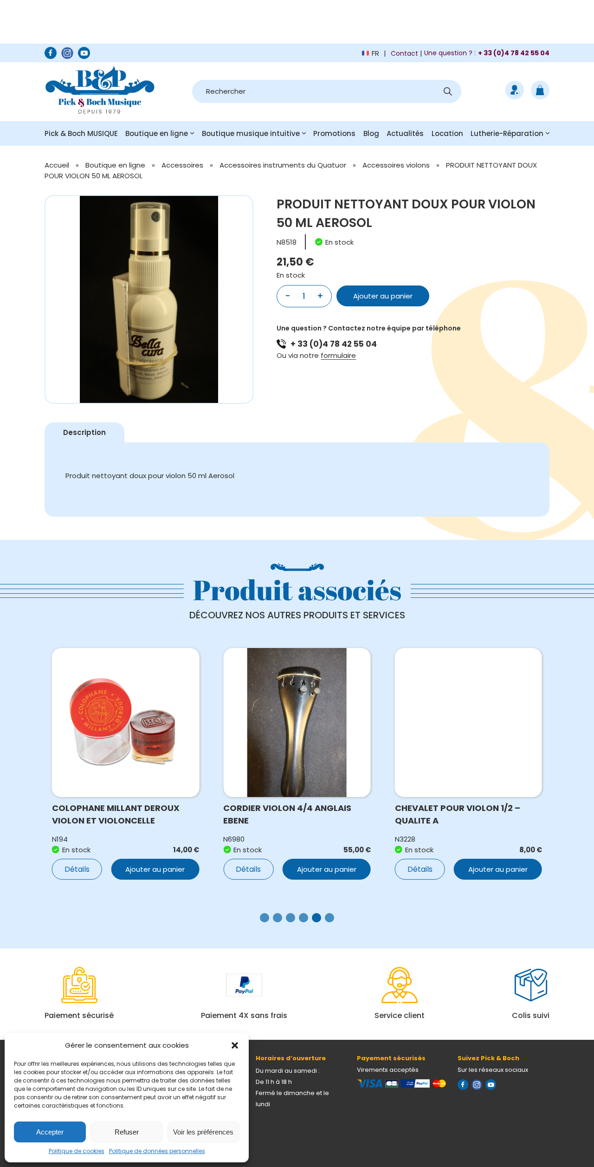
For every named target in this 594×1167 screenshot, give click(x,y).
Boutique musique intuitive (251, 133)
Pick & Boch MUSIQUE (81, 133)
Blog (371, 133)
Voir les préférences (203, 1132)
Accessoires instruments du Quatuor (283, 165)
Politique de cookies (76, 1151)
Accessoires (182, 165)
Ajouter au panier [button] (155, 869)
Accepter (50, 1132)
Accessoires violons (396, 165)
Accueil (57, 165)
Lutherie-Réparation (507, 133)
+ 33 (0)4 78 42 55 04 (334, 344)
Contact (404, 53)
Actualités (405, 133)
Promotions (334, 133)
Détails (77, 869)
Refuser (127, 1132)
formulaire (338, 355)
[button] (234, 1045)
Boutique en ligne (156, 133)
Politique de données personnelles (157, 1151)
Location (447, 133)
